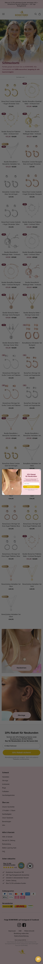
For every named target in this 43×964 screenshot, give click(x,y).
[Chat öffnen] (38, 959)
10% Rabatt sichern (31, 486)
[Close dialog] (40, 470)
